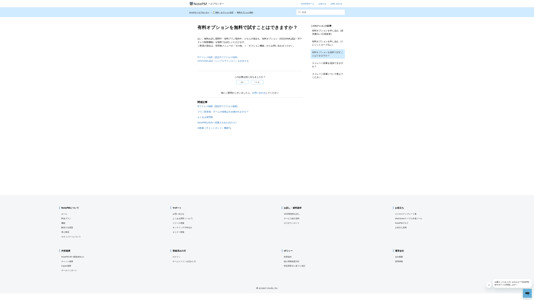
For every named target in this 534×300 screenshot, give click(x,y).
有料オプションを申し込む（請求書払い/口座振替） (327, 32)
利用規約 (288, 257)
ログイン (176, 257)
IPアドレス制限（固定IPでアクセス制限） (218, 57)
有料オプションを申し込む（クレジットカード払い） (327, 43)
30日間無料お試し (292, 214)
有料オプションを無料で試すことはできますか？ (327, 54)
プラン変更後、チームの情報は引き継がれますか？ (223, 111)
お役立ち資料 (401, 227)
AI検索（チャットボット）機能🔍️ (214, 128)
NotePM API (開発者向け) (72, 257)
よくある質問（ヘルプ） (183, 218)
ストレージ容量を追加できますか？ (327, 65)
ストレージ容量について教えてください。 (327, 75)
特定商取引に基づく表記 (294, 266)
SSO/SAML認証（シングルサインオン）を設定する (223, 60)
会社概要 (399, 257)
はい (242, 82)
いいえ (257, 82)
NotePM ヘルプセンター (199, 12)
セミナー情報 (178, 232)
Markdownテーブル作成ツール (408, 218)
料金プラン (66, 218)
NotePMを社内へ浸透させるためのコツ (217, 122)
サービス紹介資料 (291, 218)
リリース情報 (178, 223)
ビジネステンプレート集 (405, 214)
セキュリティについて (71, 236)
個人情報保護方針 (291, 261)
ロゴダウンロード (291, 223)
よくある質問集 (205, 117)
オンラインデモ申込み (182, 227)
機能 (63, 223)
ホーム (64, 214)
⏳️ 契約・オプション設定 (223, 12)
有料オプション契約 (245, 12)
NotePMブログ (401, 223)
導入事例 (65, 232)
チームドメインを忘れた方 (184, 261)
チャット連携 (67, 261)
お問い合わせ (258, 92)
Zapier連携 (66, 266)
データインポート (69, 270)
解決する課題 (67, 227)
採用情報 (399, 261)
